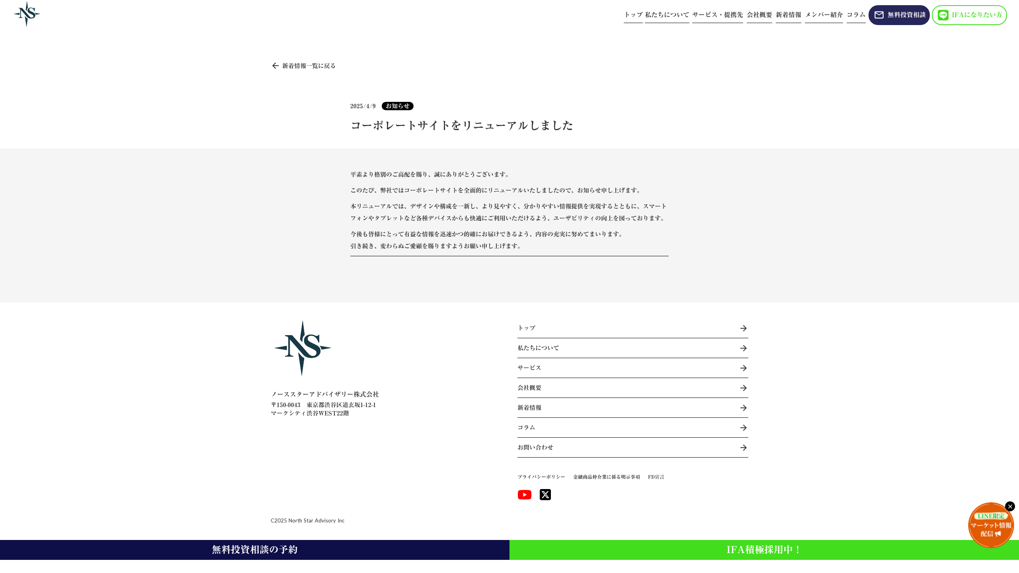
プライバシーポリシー (541, 477)
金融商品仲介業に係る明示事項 (606, 477)
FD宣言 (656, 477)
